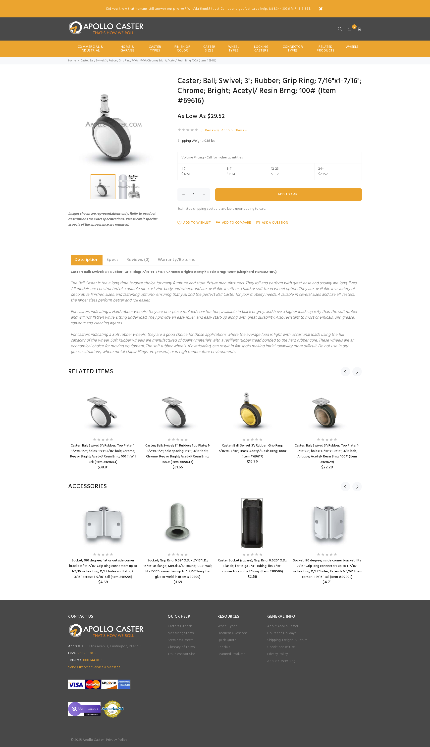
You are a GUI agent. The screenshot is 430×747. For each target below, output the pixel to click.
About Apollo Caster (282, 626)
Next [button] (357, 371)
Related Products (325, 48)
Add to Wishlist (197, 223)
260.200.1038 (82, 653)
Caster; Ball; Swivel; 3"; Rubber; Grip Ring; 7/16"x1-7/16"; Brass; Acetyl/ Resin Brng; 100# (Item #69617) (252, 451)
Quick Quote (226, 640)
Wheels (352, 47)
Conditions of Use (281, 647)
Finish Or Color (182, 48)
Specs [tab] (112, 259)
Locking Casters (261, 48)
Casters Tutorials (180, 626)
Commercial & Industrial (90, 48)
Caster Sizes (209, 48)
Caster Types (155, 48)
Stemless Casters (180, 640)
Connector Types (293, 48)
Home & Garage (127, 48)
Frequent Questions (232, 633)
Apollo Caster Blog (281, 661)
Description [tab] (87, 259)
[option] (103, 427)
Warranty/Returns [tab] (176, 259)
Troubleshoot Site (181, 654)
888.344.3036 (85, 660)
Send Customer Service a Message (94, 667)
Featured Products (231, 654)
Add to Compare (236, 223)
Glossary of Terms (181, 647)
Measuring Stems (181, 633)
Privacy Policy (277, 654)
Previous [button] (345, 371)
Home (72, 60)
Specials (223, 647)
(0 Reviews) (210, 130)
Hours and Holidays (281, 633)
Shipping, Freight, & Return (287, 640)
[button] (158, 82)
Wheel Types (233, 48)
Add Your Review (234, 130)
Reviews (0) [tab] (138, 259)
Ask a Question (275, 223)
